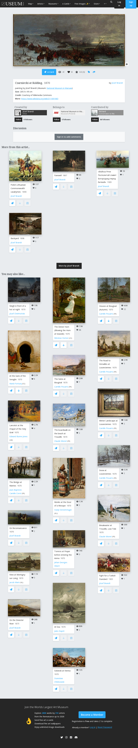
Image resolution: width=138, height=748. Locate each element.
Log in (92, 727)
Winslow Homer (61, 338)
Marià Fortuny (15, 383)
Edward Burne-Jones (18, 436)
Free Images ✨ (82, 3)
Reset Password (105, 727)
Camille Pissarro (61, 386)
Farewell (58, 175)
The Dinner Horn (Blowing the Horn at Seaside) (62, 330)
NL (22, 582)
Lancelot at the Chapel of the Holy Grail (17, 429)
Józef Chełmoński (17, 313)
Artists (40, 3)
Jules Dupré (59, 631)
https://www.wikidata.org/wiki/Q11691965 (39, 98)
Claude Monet (60, 441)
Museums (52, 3)
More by (69, 265)
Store (96, 3)
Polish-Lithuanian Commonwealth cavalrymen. (18, 188)
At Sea (57, 627)
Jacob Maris (14, 582)
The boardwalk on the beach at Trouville (62, 433)
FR (23, 493)
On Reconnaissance (18, 528)
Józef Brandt (117, 83)
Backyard (15, 238)
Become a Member (92, 714)
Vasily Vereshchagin (63, 510)
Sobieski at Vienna (62, 670)
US (70, 338)
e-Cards (65, 3)
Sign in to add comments (69, 137)
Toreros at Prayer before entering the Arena (63, 555)
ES (24, 384)
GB (11, 440)
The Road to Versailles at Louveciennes (105, 364)
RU (56, 513)
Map (30, 3)
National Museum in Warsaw (59, 88)
